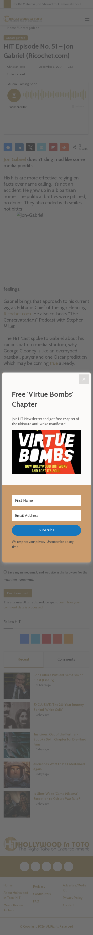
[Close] (84, 379)
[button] (46, 453)
